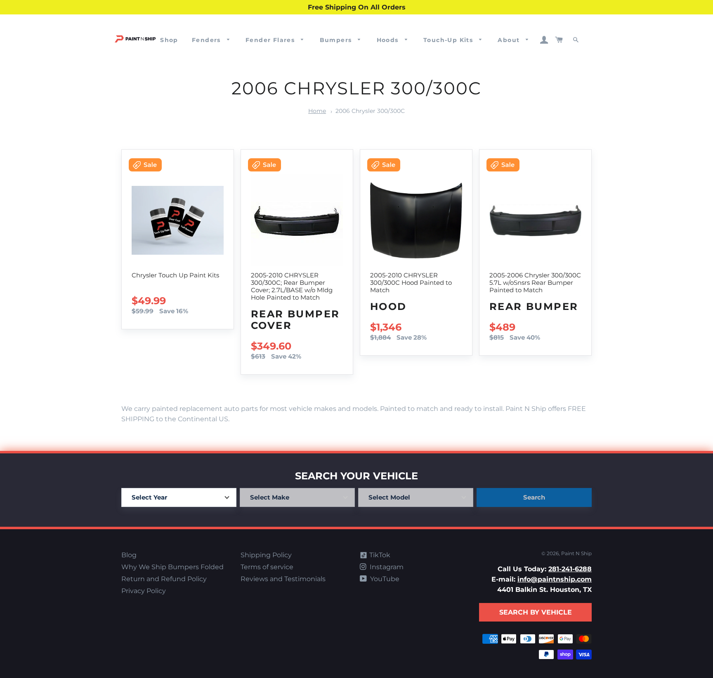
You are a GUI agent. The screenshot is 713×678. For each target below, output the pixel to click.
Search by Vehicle (535, 612)
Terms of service (267, 567)
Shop (169, 40)
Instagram (386, 567)
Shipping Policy (266, 555)
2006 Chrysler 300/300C (370, 111)
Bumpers (337, 40)
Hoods (389, 40)
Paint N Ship (576, 553)
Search (534, 497)
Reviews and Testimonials (283, 579)
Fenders (207, 40)
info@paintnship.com (554, 579)
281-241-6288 (570, 569)
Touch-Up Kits (449, 40)
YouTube (383, 579)
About (510, 40)
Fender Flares (271, 40)
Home (317, 111)
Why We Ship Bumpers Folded (172, 567)
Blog (129, 555)
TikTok (379, 555)
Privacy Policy (143, 591)
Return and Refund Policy (164, 579)
